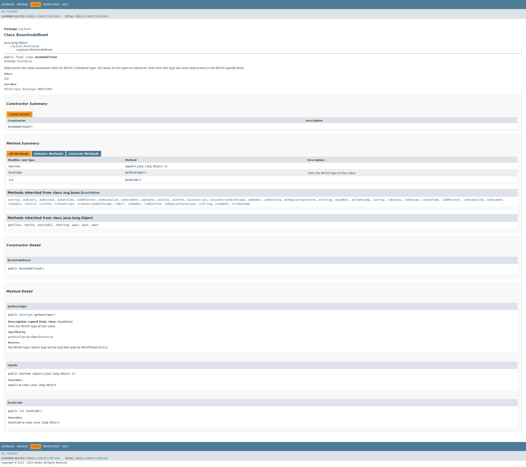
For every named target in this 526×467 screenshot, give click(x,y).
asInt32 (163, 199)
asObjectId (272, 199)
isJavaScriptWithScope (94, 203)
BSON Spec (12, 89)
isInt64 (45, 203)
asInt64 (178, 199)
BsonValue (24, 61)
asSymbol (341, 199)
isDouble (14, 203)
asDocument (129, 199)
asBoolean (46, 199)
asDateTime (65, 199)
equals (130, 166)
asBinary (29, 199)
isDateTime (430, 199)
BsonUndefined (18, 126)
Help (65, 4)
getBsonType (134, 172)
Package (22, 4)
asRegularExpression (299, 199)
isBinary (394, 199)
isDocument (494, 199)
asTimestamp (361, 199)
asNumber (254, 199)
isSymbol (221, 203)
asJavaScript (197, 199)
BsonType (15, 172)
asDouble (147, 199)
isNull (120, 203)
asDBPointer (86, 199)
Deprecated (51, 4)
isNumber (134, 203)
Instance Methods (48, 153)
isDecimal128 (473, 199)
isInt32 (30, 203)
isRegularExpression (179, 203)
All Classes (9, 11)
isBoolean (411, 199)
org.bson (24, 29)
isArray (378, 199)
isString (205, 203)
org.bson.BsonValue (24, 46)
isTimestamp (241, 203)
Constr (42, 16)
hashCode (131, 179)
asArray (14, 199)
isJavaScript (64, 203)
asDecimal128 (108, 199)
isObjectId (152, 203)
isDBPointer (451, 199)
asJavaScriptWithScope (227, 199)
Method (54, 16)
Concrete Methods (84, 153)
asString (325, 199)
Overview (7, 4)
